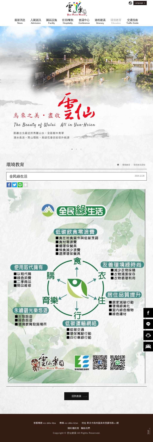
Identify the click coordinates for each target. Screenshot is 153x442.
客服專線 (37, 422)
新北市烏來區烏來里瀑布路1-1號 (103, 422)
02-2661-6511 (49, 422)
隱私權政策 (73, 428)
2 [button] (76, 149)
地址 (84, 422)
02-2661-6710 (71, 422)
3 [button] (80, 149)
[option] (76, 90)
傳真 (61, 422)
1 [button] (72, 149)
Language (139, 3)
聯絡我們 (85, 428)
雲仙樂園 (76, 8)
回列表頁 (76, 396)
